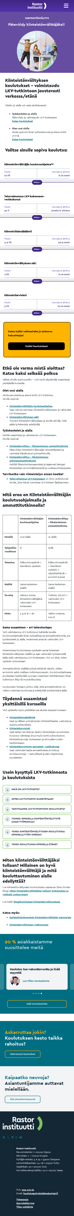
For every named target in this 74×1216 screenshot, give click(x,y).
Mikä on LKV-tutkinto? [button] (26, 789)
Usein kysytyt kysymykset (22, 1054)
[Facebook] (4, 1137)
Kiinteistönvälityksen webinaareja (28, 924)
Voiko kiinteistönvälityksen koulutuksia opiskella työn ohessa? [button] (38, 833)
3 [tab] (38, 993)
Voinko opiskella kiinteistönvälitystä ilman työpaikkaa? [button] (36, 820)
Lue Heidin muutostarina (40, 980)
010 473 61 (28, 1189)
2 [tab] (36, 993)
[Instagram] (16, 1137)
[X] (8, 1137)
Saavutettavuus (25, 1203)
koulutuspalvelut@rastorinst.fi (40, 1193)
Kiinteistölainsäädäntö (22, 717)
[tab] (37, 789)
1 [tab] (33, 993)
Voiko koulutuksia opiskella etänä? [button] (34, 844)
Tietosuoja (22, 1199)
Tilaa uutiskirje (24, 1206)
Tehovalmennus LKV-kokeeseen (27, 478)
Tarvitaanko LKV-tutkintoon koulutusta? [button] (38, 808)
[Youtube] (20, 1137)
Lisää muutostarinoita (37, 1003)
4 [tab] (41, 993)
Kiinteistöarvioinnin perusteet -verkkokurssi (34, 746)
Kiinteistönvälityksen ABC (24, 417)
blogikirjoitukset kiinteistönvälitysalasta (37, 901)
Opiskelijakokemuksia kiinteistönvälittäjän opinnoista (40, 917)
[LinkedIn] (13, 1137)
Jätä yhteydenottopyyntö (22, 1099)
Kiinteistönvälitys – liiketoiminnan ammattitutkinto (38, 446)
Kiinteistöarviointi (19, 728)
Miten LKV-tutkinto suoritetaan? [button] (33, 798)
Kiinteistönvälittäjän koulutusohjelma (30, 406)
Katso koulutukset (22, 121)
